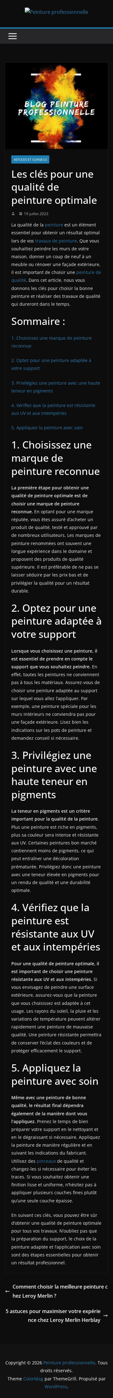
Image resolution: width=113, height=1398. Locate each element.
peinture (54, 225)
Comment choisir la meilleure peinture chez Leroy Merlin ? (60, 1291)
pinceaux (46, 1161)
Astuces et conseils (30, 159)
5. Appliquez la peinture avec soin (47, 428)
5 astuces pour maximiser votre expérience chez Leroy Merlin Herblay (53, 1316)
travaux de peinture (56, 241)
